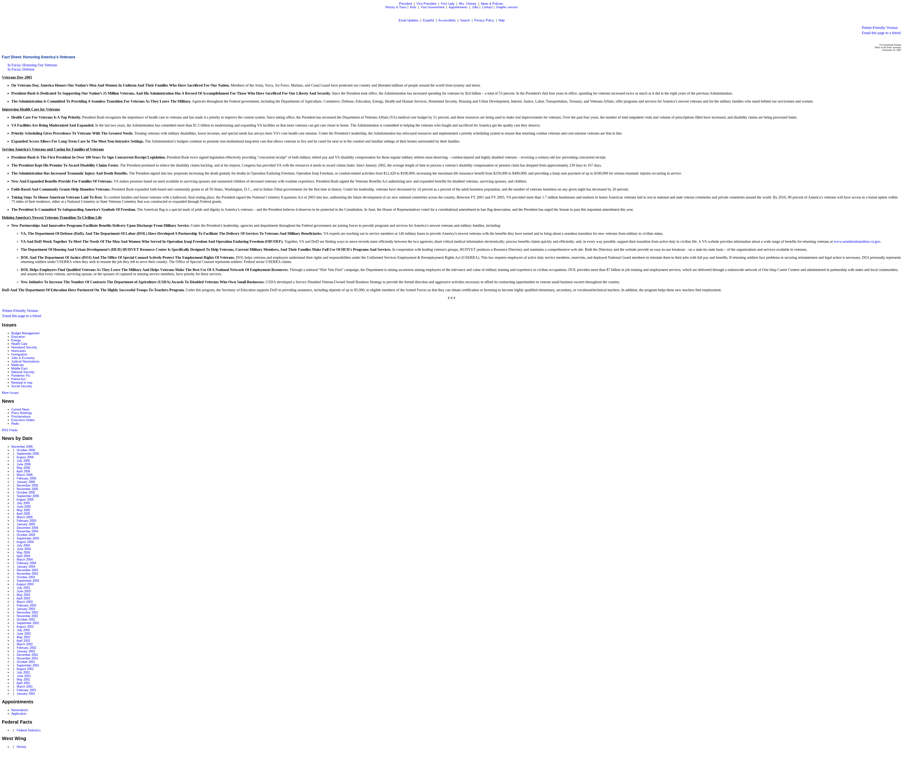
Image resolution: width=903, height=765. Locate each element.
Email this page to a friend (881, 33)
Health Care (19, 344)
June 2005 (24, 506)
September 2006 (28, 453)
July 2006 (23, 460)
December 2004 (27, 528)
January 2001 (26, 693)
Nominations (19, 710)
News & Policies (492, 3)
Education (18, 337)
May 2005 (23, 510)
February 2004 (26, 563)
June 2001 (24, 676)
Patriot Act (18, 379)
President (405, 3)
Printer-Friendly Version (880, 28)
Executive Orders (23, 420)
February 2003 (26, 605)
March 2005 (25, 517)
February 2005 (26, 520)
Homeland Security (24, 347)
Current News (20, 409)
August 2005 (25, 499)
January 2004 (26, 566)
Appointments (458, 7)
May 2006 (23, 468)
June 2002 (24, 633)
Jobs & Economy (23, 358)
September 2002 (28, 623)
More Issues (10, 392)
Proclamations (21, 416)
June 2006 (24, 464)
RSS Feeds (10, 430)
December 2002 (27, 612)
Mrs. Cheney (467, 3)
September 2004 (28, 538)
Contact (487, 7)
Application (18, 713)
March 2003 (25, 602)
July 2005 (23, 503)
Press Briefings (21, 413)
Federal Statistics (29, 730)
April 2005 (23, 513)
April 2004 (23, 556)
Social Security (21, 386)
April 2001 (23, 683)
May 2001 (23, 679)
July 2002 (23, 630)
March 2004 (25, 559)
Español (428, 20)
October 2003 (26, 577)
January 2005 (26, 524)
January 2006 (26, 482)
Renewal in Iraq (21, 382)
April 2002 (23, 640)
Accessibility (447, 20)
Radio (15, 423)
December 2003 (27, 570)
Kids (413, 7)
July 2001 (23, 672)
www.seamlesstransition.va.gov (857, 241)
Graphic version (507, 7)
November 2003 (27, 573)
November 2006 (22, 446)
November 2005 (27, 489)
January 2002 (26, 651)
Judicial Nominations (25, 361)
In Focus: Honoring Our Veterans (32, 65)
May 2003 (23, 595)
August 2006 (25, 457)
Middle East (19, 368)
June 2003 (24, 591)
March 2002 (25, 644)
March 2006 (25, 475)
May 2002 (23, 637)
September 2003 (28, 580)
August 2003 (25, 584)
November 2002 (27, 616)
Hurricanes (18, 351)
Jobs (475, 7)
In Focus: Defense (21, 69)
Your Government (432, 7)
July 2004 (23, 545)
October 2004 (26, 535)
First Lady (448, 3)
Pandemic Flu (20, 375)
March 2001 (25, 686)
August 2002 (25, 626)
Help (502, 20)
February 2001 (26, 690)
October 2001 (26, 662)
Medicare (17, 365)
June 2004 (24, 549)
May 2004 (23, 552)
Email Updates (409, 20)
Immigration (19, 354)
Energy (16, 340)
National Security (23, 372)
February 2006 (26, 478)
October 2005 (26, 492)
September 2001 (28, 665)
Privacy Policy (484, 20)
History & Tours (396, 7)
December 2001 (27, 655)
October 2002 (26, 619)
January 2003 (26, 609)
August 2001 (25, 669)
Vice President (426, 3)
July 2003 (23, 588)
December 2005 (27, 485)
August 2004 (25, 542)
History (21, 747)
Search (465, 20)
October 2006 (26, 450)
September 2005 (28, 496)
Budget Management (25, 333)
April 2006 (23, 471)
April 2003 (23, 598)
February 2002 (26, 647)
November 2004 (27, 531)
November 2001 (27, 658)
